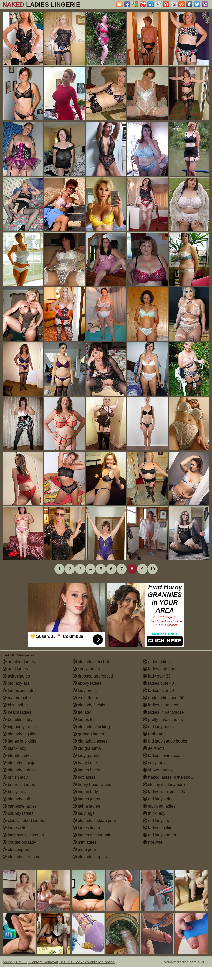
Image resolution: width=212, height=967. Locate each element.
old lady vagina (161, 835)
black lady (16, 748)
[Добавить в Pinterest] (166, 4)
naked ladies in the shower (172, 777)
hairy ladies (88, 763)
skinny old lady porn (166, 784)
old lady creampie (23, 857)
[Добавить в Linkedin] (150, 4)
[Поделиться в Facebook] (127, 4)
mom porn (86, 849)
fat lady (84, 712)
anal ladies (17, 669)
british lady (17, 777)
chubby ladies (20, 813)
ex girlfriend (88, 698)
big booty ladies (22, 726)
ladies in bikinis (21, 741)
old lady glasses (92, 741)
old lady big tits (21, 734)
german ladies (90, 734)
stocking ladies (161, 806)
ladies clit (16, 828)
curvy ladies (88, 669)
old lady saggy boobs (167, 741)
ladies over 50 (160, 690)
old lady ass (18, 683)
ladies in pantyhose (165, 712)
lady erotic (87, 690)
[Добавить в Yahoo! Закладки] (205, 4)
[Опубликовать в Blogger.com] (119, 4)
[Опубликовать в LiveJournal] (158, 4)
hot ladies (86, 777)
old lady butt (18, 799)
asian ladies (18, 676)
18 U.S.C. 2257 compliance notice (87, 962)
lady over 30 (159, 676)
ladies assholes (21, 690)
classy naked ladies (25, 820)
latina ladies (88, 806)
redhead (155, 734)
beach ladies (19, 712)
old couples (18, 849)
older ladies (158, 661)
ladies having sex (163, 755)
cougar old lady (21, 842)
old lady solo (159, 799)
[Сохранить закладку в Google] (135, 4)
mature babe (19, 698)
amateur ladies (21, 661)
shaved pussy (160, 770)
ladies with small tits (166, 791)
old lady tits (158, 820)
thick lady (156, 813)
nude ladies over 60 (165, 698)
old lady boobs (21, 770)
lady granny (88, 755)
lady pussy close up (25, 835)
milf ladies (86, 842)
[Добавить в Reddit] (174, 4)
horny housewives (94, 784)
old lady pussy (161, 726)
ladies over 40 (160, 683)
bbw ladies (17, 705)
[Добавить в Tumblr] (189, 4)
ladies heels (88, 770)
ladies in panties (162, 705)
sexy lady (156, 763)
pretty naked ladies (165, 719)
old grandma (89, 748)
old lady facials (91, 705)
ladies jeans (88, 799)
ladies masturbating (95, 835)
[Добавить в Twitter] (197, 4)
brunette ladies (21, 784)
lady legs (85, 813)
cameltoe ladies (22, 806)
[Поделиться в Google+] (143, 4)
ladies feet (87, 719)
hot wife (154, 842)
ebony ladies (89, 683)
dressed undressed (95, 676)
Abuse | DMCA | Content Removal (30, 962)
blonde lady (18, 755)
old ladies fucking (93, 726)
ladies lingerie (90, 828)
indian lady (87, 791)
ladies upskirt (159, 828)
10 (152, 569)
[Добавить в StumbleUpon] (181, 4)
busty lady (16, 791)
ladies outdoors (161, 669)
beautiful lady (19, 719)
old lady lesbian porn (96, 820)
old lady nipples (92, 857)
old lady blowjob (22, 763)
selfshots (155, 748)
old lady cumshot (93, 661)
